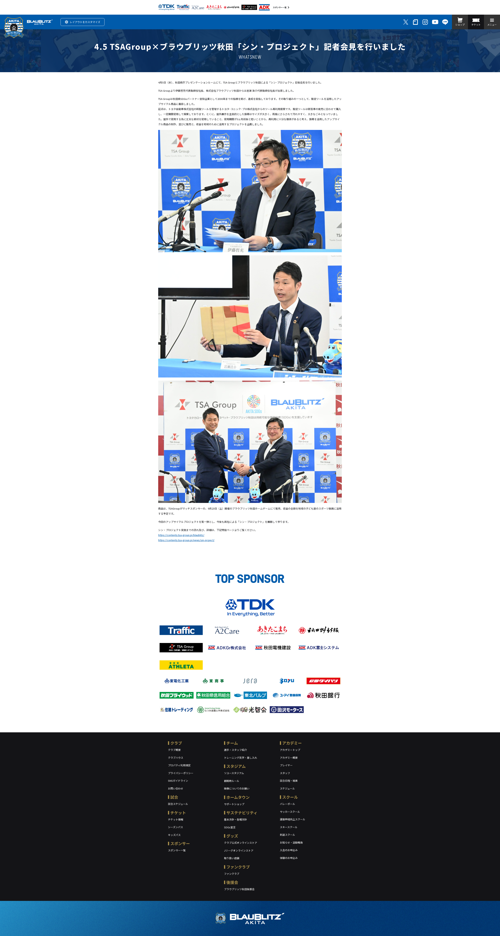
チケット (178, 812)
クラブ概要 (174, 750)
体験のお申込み (289, 858)
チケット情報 (175, 819)
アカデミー (292, 743)
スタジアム (236, 766)
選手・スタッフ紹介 (235, 750)
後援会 (232, 882)
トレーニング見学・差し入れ (240, 757)
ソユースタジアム (234, 773)
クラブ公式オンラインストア (240, 843)
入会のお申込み (289, 850)
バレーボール (287, 804)
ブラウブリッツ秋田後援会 (239, 889)
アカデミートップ (290, 750)
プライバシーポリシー (180, 773)
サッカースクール (290, 811)
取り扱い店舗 (231, 858)
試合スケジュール (178, 804)
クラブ (176, 743)
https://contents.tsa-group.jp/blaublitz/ (181, 535)
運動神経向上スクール (292, 819)
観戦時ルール (231, 781)
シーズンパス (175, 827)
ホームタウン (238, 797)
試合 (174, 797)
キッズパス (174, 835)
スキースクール (288, 827)
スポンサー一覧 (280, 7)
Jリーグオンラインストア (238, 850)
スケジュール (287, 788)
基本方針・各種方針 (235, 819)
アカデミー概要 (289, 757)
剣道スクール (287, 835)
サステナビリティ (241, 812)
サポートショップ (234, 804)
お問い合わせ (175, 788)
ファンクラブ (238, 867)
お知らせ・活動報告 (291, 842)
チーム (232, 743)
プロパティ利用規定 (179, 765)
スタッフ (285, 773)
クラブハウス (175, 757)
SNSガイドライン (178, 780)
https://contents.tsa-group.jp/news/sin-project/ (186, 540)
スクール (290, 797)
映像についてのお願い (236, 788)
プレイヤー (286, 765)
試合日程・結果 (289, 780)
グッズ (232, 836)
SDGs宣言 (230, 827)
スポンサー (180, 843)
